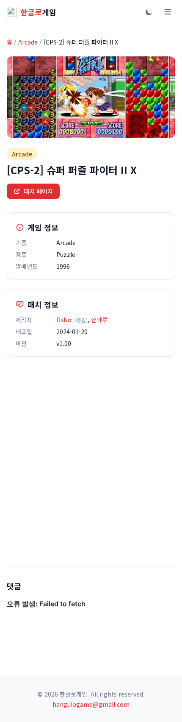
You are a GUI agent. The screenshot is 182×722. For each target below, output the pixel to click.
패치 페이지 (38, 191)
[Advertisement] (91, 461)
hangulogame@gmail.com (91, 704)
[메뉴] (167, 12)
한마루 (99, 319)
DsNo (64, 319)
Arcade (28, 42)
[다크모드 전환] (149, 12)
